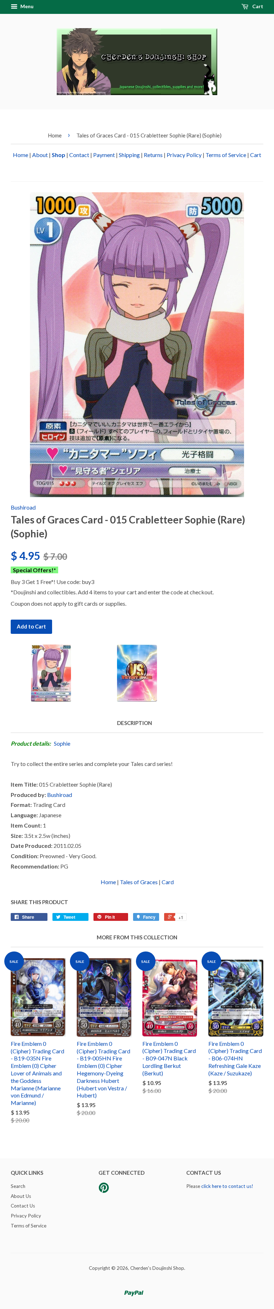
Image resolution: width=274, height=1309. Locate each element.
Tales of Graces (139, 881)
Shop (58, 154)
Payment (104, 154)
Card (168, 881)
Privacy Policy (184, 154)
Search (18, 1186)
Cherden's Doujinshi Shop (157, 1268)
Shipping (129, 154)
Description (134, 723)
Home (55, 135)
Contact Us (23, 1206)
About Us (21, 1196)
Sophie (62, 743)
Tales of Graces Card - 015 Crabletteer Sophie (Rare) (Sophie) (149, 135)
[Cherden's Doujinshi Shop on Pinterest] (103, 1190)
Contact (79, 154)
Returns (153, 154)
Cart (257, 6)
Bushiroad (23, 507)
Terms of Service (226, 154)
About (40, 154)
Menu (26, 6)
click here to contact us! (227, 1186)
